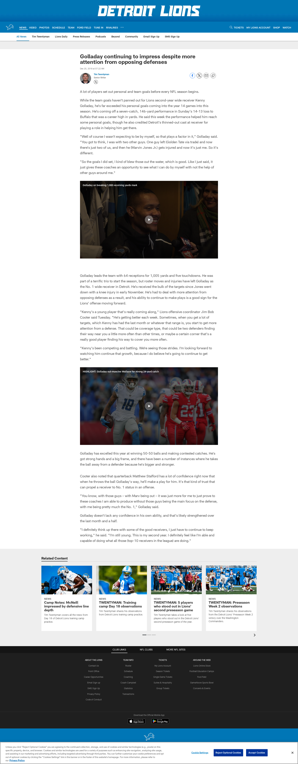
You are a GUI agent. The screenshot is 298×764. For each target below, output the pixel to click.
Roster (128, 665)
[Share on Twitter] (199, 77)
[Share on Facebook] (192, 77)
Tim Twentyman (101, 74)
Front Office (93, 671)
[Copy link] (213, 76)
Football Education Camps (202, 671)
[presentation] (255, 635)
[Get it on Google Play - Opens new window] (160, 723)
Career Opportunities (93, 677)
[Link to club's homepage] (10, 27)
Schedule (128, 671)
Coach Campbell (128, 682)
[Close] (292, 753)
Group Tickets (162, 688)
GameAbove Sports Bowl (201, 682)
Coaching (128, 677)
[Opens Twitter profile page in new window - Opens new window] (96, 82)
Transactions (128, 694)
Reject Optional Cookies (228, 752)
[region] (149, 753)
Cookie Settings (199, 752)
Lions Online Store (201, 665)
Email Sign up (93, 682)
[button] (149, 220)
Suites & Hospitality (163, 682)
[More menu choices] (122, 27)
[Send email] (206, 77)
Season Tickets (163, 671)
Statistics (128, 688)
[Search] (231, 27)
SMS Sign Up (93, 688)
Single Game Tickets (162, 677)
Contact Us (93, 665)
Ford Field (201, 677)
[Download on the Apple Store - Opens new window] (136, 721)
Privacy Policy (93, 694)
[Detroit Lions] (149, 737)
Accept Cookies (257, 752)
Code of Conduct (94, 699)
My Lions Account (163, 665)
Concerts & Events (201, 688)
